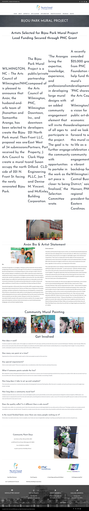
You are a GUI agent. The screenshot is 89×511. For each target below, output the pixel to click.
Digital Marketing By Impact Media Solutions (27, 509)
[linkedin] (80, 508)
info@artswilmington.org (14, 1)
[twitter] (75, 508)
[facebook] (73, 508)
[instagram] (78, 508)
